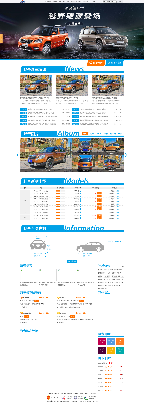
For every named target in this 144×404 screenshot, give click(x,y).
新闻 (60, 1)
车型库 (73, 1)
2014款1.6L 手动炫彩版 (41, 212)
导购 (68, 1)
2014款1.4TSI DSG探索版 (41, 201)
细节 (99, 133)
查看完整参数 (72, 261)
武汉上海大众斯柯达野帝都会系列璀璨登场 (42, 124)
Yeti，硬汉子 (105, 289)
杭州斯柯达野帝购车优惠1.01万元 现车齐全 (42, 116)
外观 (85, 133)
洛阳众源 (26, 297)
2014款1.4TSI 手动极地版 (41, 204)
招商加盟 (56, 393)
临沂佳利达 (27, 313)
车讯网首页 (48, 1)
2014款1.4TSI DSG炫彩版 (41, 191)
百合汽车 (63, 313)
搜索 (120, 1)
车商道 (82, 393)
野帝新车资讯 (35, 69)
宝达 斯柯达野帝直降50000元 (67, 98)
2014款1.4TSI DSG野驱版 (41, 209)
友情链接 (69, 393)
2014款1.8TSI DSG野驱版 (41, 218)
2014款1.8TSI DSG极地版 (41, 215)
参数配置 (111, 191)
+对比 (117, 191)
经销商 (55, 1)
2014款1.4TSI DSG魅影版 (41, 193)
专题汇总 (87, 393)
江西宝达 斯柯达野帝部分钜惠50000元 (34, 98)
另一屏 (126, 155)
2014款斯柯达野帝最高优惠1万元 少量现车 (94, 116)
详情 (45, 103)
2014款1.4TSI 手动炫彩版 (41, 199)
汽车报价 (78, 1)
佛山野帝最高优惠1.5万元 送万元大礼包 (41, 113)
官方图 (113, 133)
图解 (106, 133)
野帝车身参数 (35, 228)
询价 (99, 193)
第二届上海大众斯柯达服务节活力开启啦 (41, 120)
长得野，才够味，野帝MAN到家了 (111, 273)
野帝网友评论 (29, 331)
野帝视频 (26, 265)
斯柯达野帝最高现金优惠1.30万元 (104, 98)
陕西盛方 (63, 297)
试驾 (64, 1)
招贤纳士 (63, 393)
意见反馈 (75, 393)
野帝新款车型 (35, 181)
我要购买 (98, 62)
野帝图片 (31, 134)
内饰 (92, 133)
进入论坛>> (120, 266)
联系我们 (93, 393)
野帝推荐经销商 (30, 292)
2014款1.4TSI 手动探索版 (41, 196)
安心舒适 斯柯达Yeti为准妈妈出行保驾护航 (94, 120)
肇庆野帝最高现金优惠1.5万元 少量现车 (93, 113)
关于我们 (50, 393)
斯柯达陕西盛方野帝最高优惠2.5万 (71, 307)
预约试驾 (116, 62)
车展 (120, 133)
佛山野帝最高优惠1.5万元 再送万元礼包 (41, 109)
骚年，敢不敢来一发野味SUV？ (113, 270)
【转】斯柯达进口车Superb (112, 285)
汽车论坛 (85, 1)
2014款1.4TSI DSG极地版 (41, 207)
